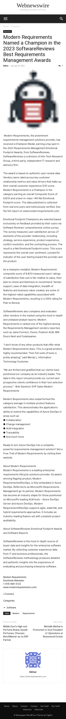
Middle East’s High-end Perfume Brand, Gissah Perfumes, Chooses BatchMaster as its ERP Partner (15, 633)
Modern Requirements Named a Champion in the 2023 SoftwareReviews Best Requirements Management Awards (32, 48)
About (6, 706)
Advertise (27, 709)
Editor (5, 65)
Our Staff (45, 706)
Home (6, 26)
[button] (5, 18)
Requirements (29, 613)
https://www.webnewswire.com (33, 676)
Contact (24, 706)
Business (16, 26)
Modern (15, 613)
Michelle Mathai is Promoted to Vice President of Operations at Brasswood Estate (48, 631)
